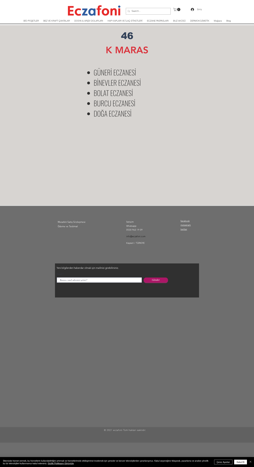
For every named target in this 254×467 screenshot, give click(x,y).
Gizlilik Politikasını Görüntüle (61, 463)
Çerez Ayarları (223, 462)
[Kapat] (250, 462)
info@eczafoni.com (136, 236)
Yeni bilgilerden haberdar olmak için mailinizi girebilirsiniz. (88, 267)
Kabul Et (240, 462)
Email (59, 274)
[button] (177, 9)
